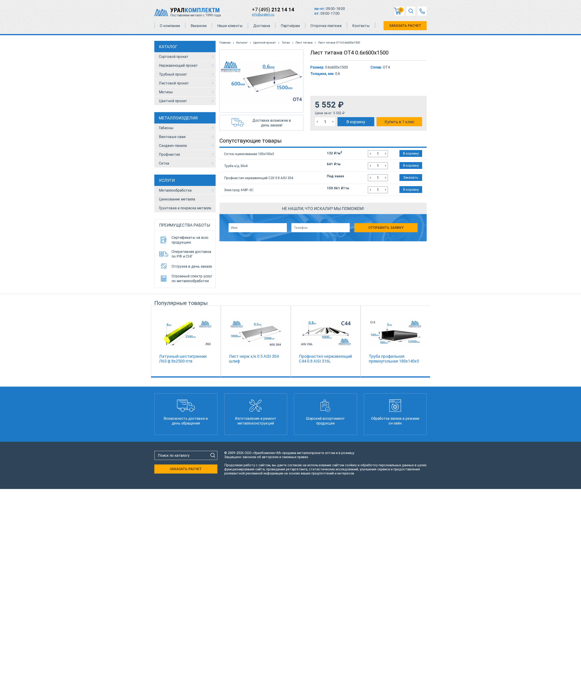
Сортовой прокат (173, 56)
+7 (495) (273, 9)
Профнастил (169, 154)
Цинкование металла (177, 199)
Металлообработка (175, 190)
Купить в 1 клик (399, 121)
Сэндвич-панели (173, 145)
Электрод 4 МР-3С (239, 190)
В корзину (356, 121)
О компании (170, 26)
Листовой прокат (174, 83)
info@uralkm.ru (263, 14)
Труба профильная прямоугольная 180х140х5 (394, 358)
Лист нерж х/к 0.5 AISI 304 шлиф (254, 358)
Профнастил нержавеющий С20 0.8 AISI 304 (258, 178)
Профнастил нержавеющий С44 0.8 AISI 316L (325, 358)
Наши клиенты (230, 26)
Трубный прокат (173, 74)
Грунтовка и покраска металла (185, 208)
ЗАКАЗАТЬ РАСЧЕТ (405, 26)
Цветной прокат (173, 101)
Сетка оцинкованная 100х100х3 (249, 154)
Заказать (410, 177)
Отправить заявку (386, 228)
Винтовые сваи (172, 137)
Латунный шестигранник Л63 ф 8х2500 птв (183, 358)
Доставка (261, 26)
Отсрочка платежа (326, 26)
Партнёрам (290, 26)
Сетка (164, 163)
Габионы (166, 128)
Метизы (166, 92)
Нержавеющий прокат (178, 65)
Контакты (361, 26)
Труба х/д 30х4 (235, 166)
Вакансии (199, 26)
